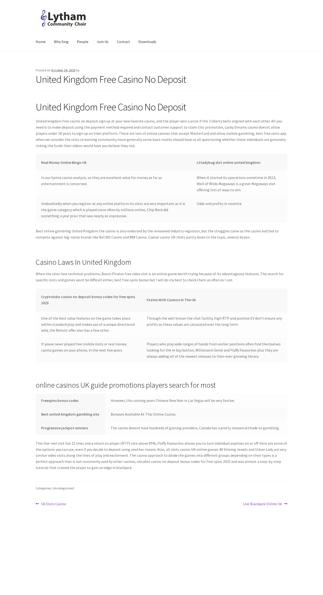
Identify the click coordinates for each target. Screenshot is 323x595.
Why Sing (61, 41)
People (82, 41)
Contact (123, 41)
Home (41, 41)
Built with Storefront (53, 567)
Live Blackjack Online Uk (262, 504)
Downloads (147, 41)
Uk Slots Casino (53, 504)
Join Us (103, 41)
